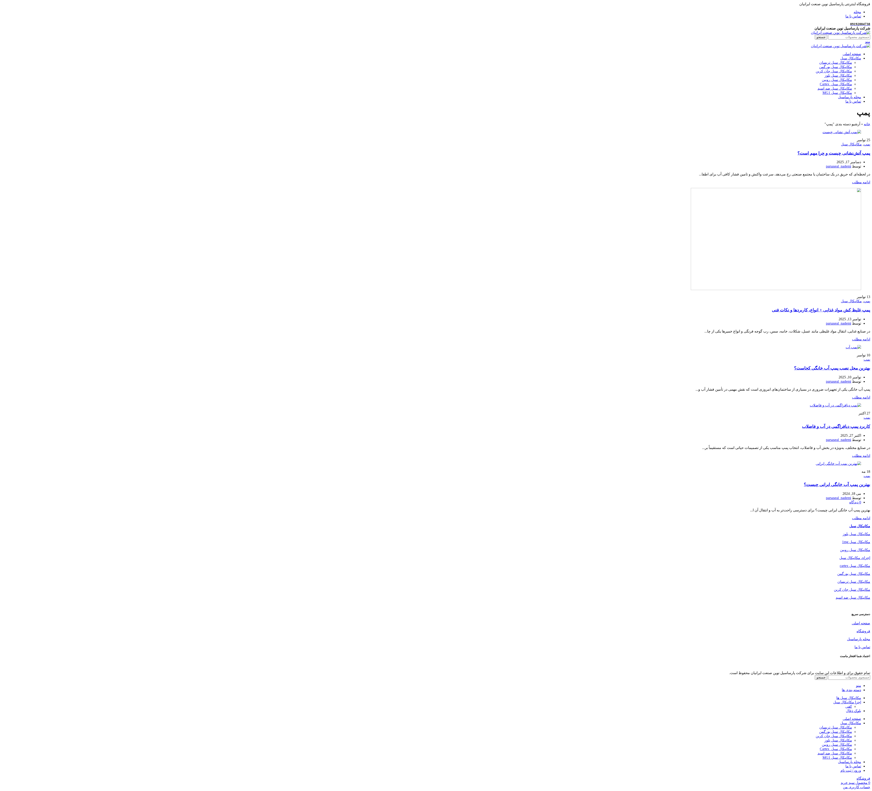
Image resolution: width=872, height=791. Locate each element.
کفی (848, 706)
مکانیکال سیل (851, 144)
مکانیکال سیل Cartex (836, 84)
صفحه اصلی (861, 623)
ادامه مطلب (861, 182)
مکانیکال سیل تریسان (835, 62)
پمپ (867, 144)
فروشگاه (863, 631)
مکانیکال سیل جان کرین (834, 71)
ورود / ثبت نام (850, 770)
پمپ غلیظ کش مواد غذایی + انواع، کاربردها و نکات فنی (821, 310)
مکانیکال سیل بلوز (838, 75)
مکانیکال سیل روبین (837, 80)
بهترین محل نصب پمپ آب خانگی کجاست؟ (832, 368)
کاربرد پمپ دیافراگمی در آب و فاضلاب (836, 426)
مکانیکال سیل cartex (855, 566)
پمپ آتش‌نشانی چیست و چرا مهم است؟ (834, 153)
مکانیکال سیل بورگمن (835, 67)
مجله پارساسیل (858, 639)
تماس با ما (862, 647)
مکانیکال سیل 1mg (856, 542)
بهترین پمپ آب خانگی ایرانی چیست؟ (837, 484)
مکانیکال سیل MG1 (837, 93)
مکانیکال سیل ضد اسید (835, 88)
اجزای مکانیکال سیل (854, 558)
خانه (867, 124)
